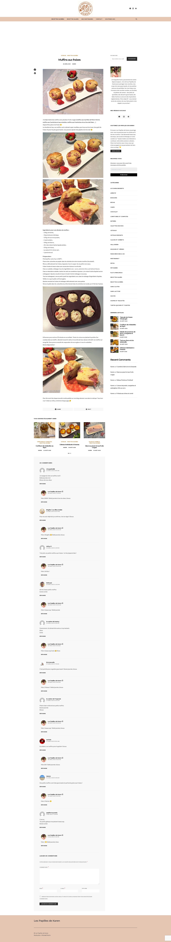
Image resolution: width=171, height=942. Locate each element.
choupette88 (50, 469)
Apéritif (113, 193)
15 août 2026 (97, 450)
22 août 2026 (47, 450)
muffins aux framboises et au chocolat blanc (80, 122)
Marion (48, 776)
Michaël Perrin (46, 935)
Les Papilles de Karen (47, 920)
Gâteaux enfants (116, 235)
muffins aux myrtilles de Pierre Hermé (88, 120)
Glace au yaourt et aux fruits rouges (94, 446)
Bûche (112, 202)
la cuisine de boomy (52, 621)
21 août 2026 (123, 337)
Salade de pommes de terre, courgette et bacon (127, 333)
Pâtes (112, 263)
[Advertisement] (85, 38)
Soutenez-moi (110, 19)
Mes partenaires (87, 19)
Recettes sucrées (57, 19)
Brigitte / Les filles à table (54, 510)
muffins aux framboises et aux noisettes (55, 122)
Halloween (114, 244)
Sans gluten (114, 286)
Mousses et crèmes (117, 249)
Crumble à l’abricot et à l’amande (126, 366)
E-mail (63, 888)
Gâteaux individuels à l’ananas (69, 444)
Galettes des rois (116, 226)
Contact (99, 19)
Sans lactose (115, 291)
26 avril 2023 (67, 64)
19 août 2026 (72, 447)
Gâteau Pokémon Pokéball (124, 380)
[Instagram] (133, 8)
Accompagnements (117, 188)
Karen (74, 64)
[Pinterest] (136, 8)
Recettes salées (73, 19)
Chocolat (114, 211)
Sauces (113, 296)
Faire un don (116, 151)
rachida (48, 739)
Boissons (113, 197)
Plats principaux (116, 272)
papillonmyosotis (51, 813)
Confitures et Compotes (44, 441)
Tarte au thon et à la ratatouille (127, 341)
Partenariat (114, 258)
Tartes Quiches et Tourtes (120, 305)
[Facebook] (130, 8)
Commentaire (44, 867)
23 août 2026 (123, 321)
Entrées (113, 221)
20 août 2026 (123, 344)
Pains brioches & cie (117, 254)
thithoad (49, 583)
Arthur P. (49, 546)
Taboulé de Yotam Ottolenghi (126, 318)
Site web (84, 888)
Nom (41, 888)
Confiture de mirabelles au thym (44, 446)
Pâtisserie (114, 268)
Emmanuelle (50, 662)
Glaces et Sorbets (94, 441)
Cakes (112, 207)
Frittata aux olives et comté (124, 393)
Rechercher (114, 55)
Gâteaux (63, 55)
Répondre (43, 483)
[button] (68, 453)
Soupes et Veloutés (117, 300)
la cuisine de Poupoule (53, 699)
